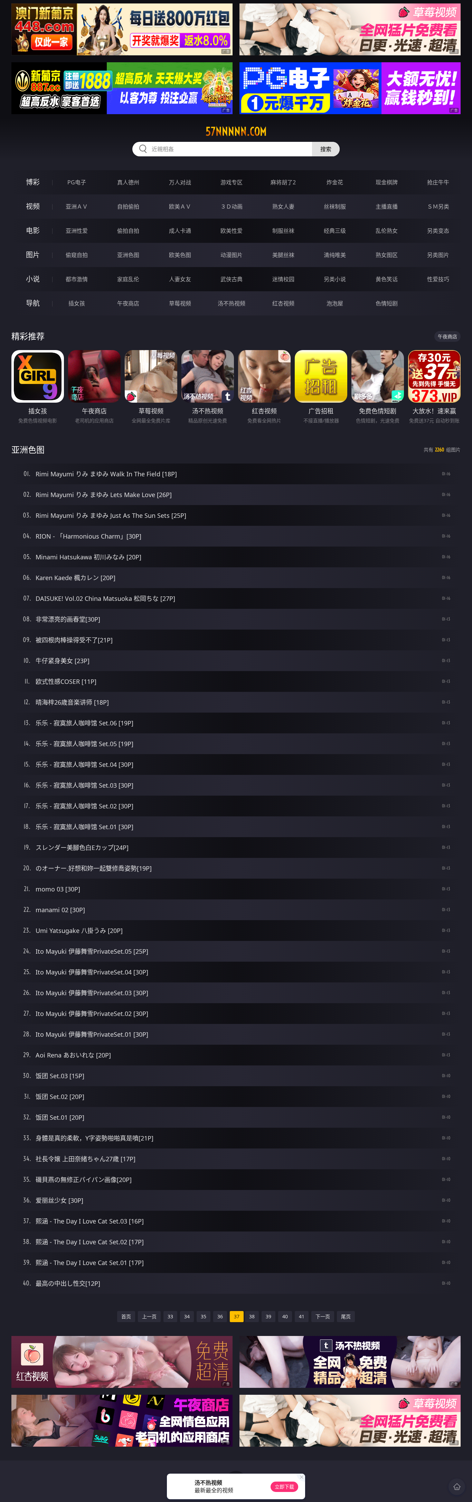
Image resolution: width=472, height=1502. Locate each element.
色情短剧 (387, 303)
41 (301, 1316)
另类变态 (438, 231)
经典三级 (335, 231)
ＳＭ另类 (438, 206)
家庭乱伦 (128, 279)
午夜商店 (128, 303)
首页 (126, 1316)
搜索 (325, 149)
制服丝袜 (283, 231)
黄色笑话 (387, 279)
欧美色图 (180, 255)
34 (187, 1316)
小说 (33, 279)
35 (203, 1316)
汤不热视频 (231, 303)
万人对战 (180, 182)
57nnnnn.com (236, 131)
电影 (33, 230)
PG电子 (76, 182)
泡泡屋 (335, 303)
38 (252, 1316)
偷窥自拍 (77, 255)
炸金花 (335, 182)
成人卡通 (180, 231)
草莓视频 (180, 303)
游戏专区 (231, 182)
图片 (33, 254)
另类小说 (335, 279)
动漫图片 (231, 255)
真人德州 (128, 182)
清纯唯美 (335, 255)
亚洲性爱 (77, 231)
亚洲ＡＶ (77, 206)
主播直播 (387, 206)
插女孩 (76, 303)
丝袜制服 (335, 206)
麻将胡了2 (283, 182)
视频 (33, 206)
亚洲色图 (128, 255)
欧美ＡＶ (180, 206)
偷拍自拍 (128, 231)
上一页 (149, 1316)
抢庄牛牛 (438, 182)
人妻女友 (180, 279)
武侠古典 (231, 279)
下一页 (322, 1316)
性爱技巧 (438, 279)
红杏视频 (283, 303)
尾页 (346, 1316)
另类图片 (438, 255)
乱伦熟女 (387, 231)
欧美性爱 (231, 231)
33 (170, 1316)
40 (285, 1316)
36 (220, 1316)
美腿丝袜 (283, 255)
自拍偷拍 (128, 206)
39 (268, 1316)
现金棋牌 (387, 182)
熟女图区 (387, 255)
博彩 (33, 182)
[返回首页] (457, 1486)
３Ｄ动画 (231, 206)
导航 (33, 303)
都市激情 (77, 279)
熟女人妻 (283, 206)
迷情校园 (283, 279)
